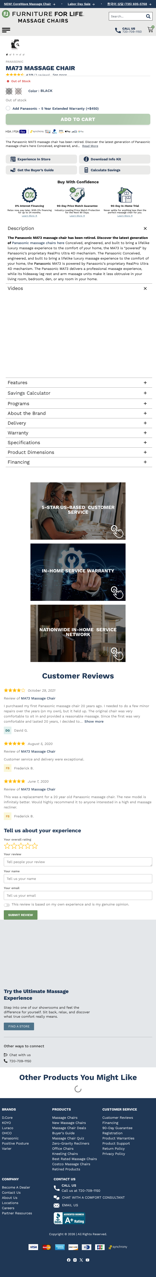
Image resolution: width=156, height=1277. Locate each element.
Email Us (70, 1205)
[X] (81, 1260)
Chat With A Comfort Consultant (93, 1197)
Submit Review (20, 915)
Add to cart (78, 119)
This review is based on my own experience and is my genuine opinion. (70, 904)
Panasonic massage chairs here (38, 243)
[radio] (9, 91)
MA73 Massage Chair (38, 698)
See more (60, 74)
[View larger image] (17, 44)
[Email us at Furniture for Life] (56, 1205)
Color (32, 91)
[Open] (6, 30)
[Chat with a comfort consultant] (56, 1198)
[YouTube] (87, 1260)
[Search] (148, 16)
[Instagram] (75, 1260)
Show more (93, 721)
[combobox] (126, 16)
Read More (90, 146)
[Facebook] (68, 1260)
